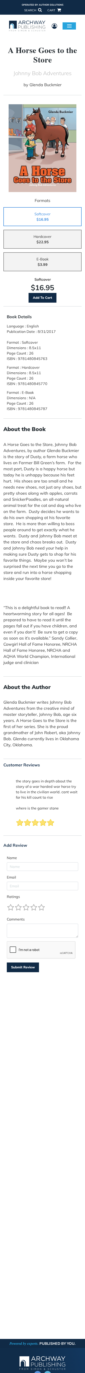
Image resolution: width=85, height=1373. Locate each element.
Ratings (13, 896)
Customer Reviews (21, 765)
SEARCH (30, 10)
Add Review (15, 845)
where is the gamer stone (37, 808)
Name (12, 858)
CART (51, 10)
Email (11, 877)
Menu (69, 26)
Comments (16, 919)
